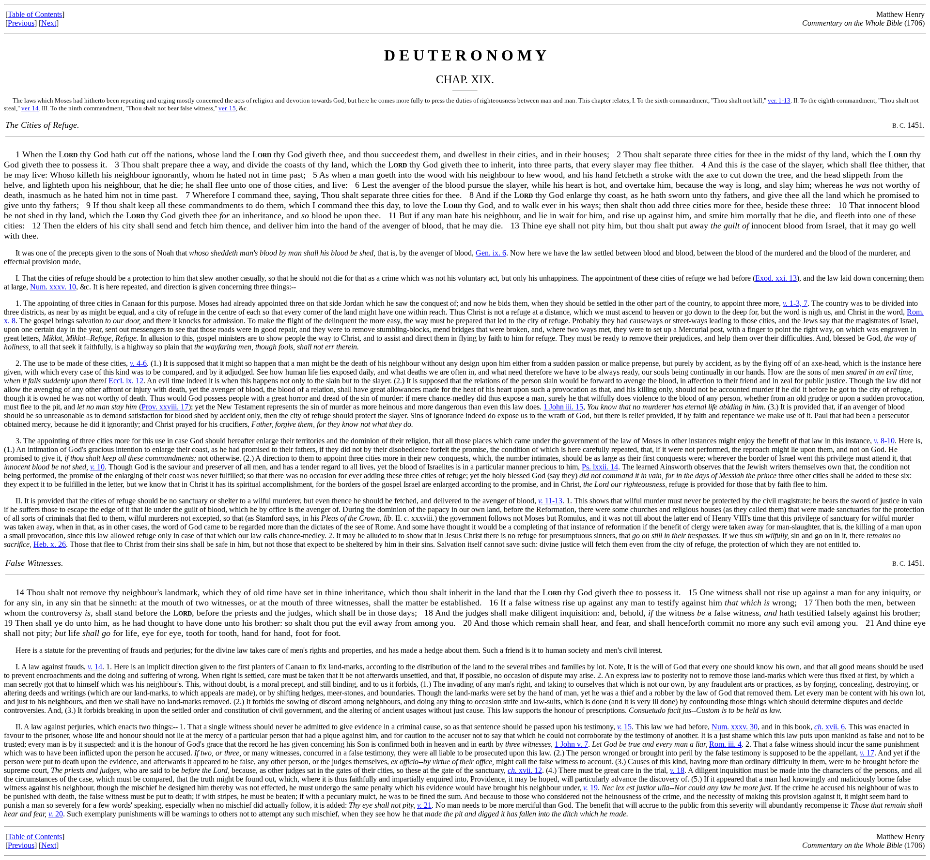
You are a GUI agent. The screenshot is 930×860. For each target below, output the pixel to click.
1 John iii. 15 (563, 407)
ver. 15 (227, 108)
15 (624, 727)
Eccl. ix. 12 (125, 381)
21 (424, 805)
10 (97, 467)
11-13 (550, 501)
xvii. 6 (829, 727)
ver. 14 (30, 108)
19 (590, 788)
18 (677, 770)
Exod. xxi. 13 (776, 278)
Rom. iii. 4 (725, 744)
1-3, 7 (795, 303)
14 (95, 667)
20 (55, 814)
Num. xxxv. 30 (735, 727)
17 (867, 753)
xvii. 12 (525, 770)
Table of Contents (35, 14)
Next (48, 23)
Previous (21, 23)
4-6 (138, 363)
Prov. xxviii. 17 (164, 407)
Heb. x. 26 (49, 544)
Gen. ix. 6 (491, 253)
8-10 (884, 441)
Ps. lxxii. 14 (600, 467)
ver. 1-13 (779, 100)
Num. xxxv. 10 (53, 287)
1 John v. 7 (571, 744)
